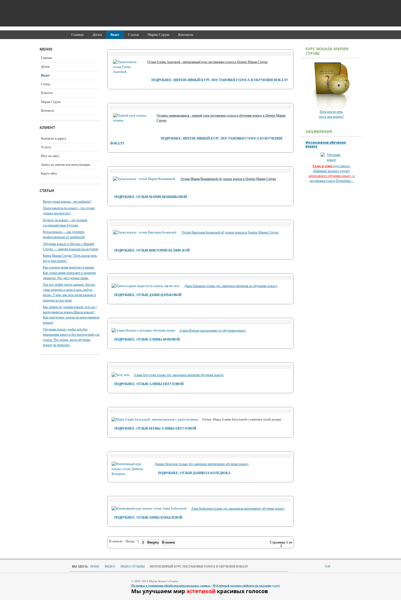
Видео (45, 75)
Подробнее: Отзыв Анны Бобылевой (148, 517)
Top (327, 566)
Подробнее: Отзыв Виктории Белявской (152, 250)
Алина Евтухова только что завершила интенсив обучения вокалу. (179, 375)
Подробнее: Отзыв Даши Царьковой (147, 295)
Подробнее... (344, 181)
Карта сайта (49, 173)
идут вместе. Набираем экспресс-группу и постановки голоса (331, 173)
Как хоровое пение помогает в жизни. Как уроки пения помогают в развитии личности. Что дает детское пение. (69, 272)
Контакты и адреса (53, 138)
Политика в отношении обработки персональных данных (171, 585)
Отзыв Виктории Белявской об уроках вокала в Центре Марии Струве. (230, 232)
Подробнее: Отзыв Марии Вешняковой (150, 197)
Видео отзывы (133, 566)
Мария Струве (51, 102)
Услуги (46, 147)
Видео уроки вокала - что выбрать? (67, 201)
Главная (46, 58)
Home (94, 566)
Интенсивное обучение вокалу (326, 144)
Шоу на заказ (50, 156)
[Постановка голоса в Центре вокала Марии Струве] (149, 13)
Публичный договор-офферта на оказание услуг (246, 585)
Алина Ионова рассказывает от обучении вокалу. (212, 330)
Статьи (45, 84)
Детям (45, 67)
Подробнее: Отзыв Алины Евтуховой (149, 384)
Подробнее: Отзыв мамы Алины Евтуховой (155, 428)
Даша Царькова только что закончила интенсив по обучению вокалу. (231, 286)
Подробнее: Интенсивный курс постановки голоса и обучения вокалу (219, 80)
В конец (168, 542)
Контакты (47, 111)
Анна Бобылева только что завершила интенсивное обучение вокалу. (237, 508)
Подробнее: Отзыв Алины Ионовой (147, 339)
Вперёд (153, 542)
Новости (47, 93)
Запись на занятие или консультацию (65, 165)
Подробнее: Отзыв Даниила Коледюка (194, 473)
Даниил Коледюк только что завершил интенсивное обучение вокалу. (201, 464)
